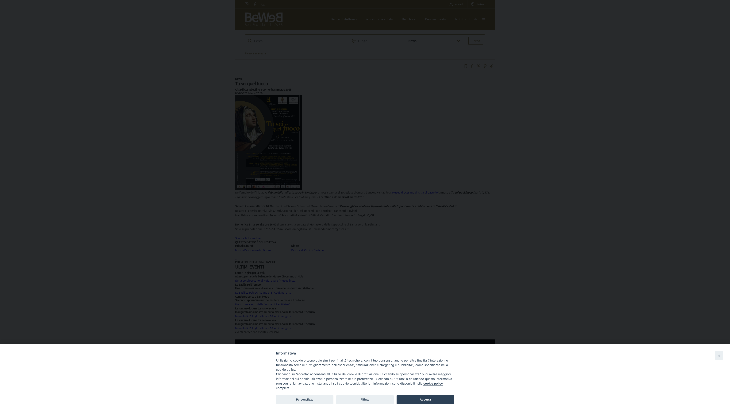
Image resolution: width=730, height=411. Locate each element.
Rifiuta (364, 399)
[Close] (719, 355)
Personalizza (304, 399)
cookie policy (433, 383)
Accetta (425, 399)
